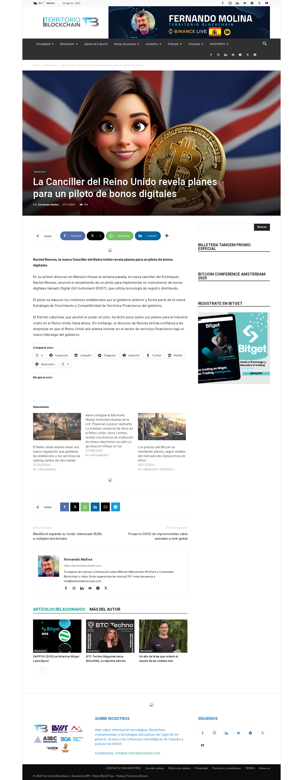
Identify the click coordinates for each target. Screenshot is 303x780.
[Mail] (244, 3)
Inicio (36, 65)
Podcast (173, 44)
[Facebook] (222, 3)
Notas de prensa (125, 44)
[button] (264, 44)
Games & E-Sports (96, 44)
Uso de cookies (154, 768)
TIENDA (250, 768)
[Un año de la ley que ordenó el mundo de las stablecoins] (163, 636)
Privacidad (201, 768)
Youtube (194, 44)
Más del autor (105, 609)
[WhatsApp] (85, 506)
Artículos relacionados (59, 609)
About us (264, 768)
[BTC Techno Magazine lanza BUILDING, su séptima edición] (110, 636)
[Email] (105, 506)
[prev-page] (36, 669)
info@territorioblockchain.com (137, 753)
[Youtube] (266, 3)
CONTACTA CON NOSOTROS (123, 768)
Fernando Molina (48, 204)
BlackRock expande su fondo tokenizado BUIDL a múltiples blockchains (67, 536)
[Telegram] (252, 3)
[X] (259, 3)
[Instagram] (230, 3)
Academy (152, 44)
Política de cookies (179, 768)
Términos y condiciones (226, 768)
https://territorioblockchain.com (82, 565)
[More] (166, 235)
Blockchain (67, 44)
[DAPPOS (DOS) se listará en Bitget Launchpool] (57, 636)
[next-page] (43, 669)
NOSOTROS (217, 44)
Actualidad (43, 44)
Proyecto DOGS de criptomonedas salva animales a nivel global (157, 536)
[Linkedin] (237, 3)
